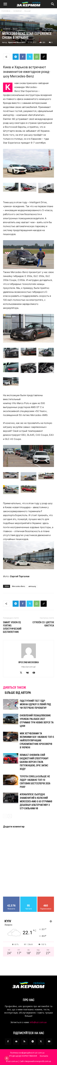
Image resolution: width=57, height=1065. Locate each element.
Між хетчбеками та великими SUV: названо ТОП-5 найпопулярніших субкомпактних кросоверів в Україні (37, 740)
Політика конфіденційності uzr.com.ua (27, 1052)
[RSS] (24, 1041)
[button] (5, 4)
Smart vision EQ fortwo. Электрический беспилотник (12, 627)
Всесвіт (27, 11)
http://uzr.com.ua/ (28, 667)
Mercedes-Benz (18, 586)
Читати (28, 898)
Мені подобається (11, 899)
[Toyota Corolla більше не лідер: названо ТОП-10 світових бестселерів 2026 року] (10, 780)
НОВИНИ (17, 11)
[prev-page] (5, 816)
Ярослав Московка (17, 42)
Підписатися (45, 898)
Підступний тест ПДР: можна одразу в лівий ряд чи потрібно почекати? (35, 704)
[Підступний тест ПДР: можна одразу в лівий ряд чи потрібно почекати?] (10, 704)
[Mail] (16, 1041)
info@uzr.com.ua (38, 1022)
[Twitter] (30, 57)
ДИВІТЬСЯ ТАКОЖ (14, 687)
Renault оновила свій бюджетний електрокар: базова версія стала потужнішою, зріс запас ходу (34, 761)
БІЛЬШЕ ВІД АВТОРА (18, 693)
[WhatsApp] (37, 57)
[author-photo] (28, 658)
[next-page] (10, 816)
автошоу (32, 586)
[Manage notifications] (6, 1058)
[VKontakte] (28, 673)
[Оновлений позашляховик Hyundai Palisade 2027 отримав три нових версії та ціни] (10, 719)
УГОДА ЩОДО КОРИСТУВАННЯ (23, 1056)
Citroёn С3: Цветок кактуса (43, 624)
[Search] (52, 4)
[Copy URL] (44, 57)
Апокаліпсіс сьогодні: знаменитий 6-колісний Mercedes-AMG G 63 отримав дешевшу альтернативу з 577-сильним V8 (36, 801)
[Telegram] (16, 57)
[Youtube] (34, 673)
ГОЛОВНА (6, 11)
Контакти (44, 1056)
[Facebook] (23, 57)
